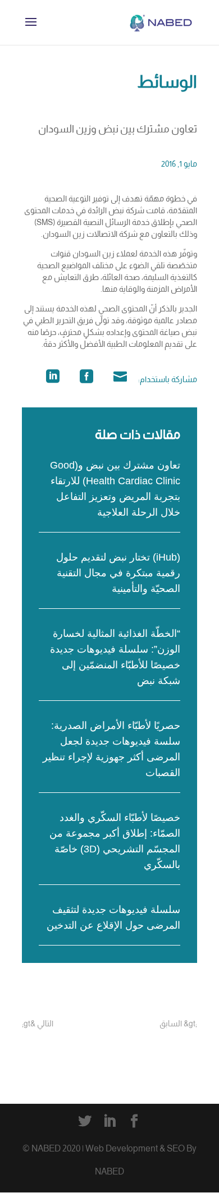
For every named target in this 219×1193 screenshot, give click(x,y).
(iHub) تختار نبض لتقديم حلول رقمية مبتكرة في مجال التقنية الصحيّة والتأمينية (118, 573)
